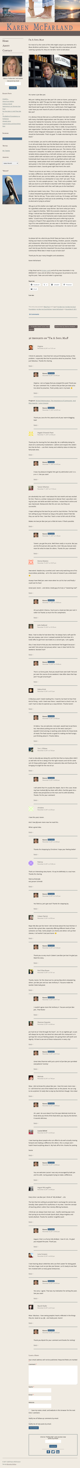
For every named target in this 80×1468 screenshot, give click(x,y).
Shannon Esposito (44, 1022)
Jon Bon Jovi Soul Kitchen (44, 309)
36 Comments (34, 314)
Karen (44, 373)
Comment (33, 1364)
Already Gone (6, 121)
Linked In (57, 1451)
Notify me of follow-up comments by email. (44, 1418)
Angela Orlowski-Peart (45, 433)
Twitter (53, 1451)
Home (5, 41)
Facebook (48, 1451)
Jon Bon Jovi (61, 307)
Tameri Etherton (43, 487)
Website (31, 1402)
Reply (30, 366)
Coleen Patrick (43, 916)
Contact (7, 50)
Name (31, 1387)
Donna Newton (43, 561)
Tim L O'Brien (42, 748)
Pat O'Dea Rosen (43, 970)
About (6, 45)
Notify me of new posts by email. (40, 1424)
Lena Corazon (42, 1254)
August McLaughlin (44, 1187)
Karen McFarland (40, 17)
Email (31, 1395)
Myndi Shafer (42, 1306)
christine (41, 808)
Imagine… (5, 99)
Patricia (40, 862)
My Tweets (6, 151)
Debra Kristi (42, 689)
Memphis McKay (11, 1464)
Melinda (40, 1076)
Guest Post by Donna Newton (66, 327)
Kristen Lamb (46, 270)
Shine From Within (8, 101)
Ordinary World (7, 104)
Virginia (40, 346)
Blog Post (47, 307)
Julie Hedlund (42, 625)
